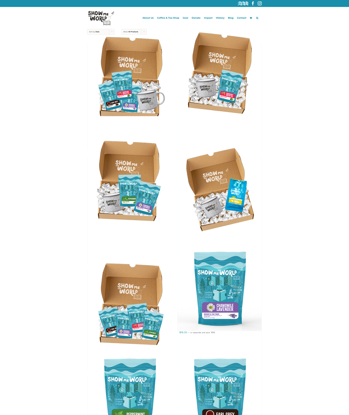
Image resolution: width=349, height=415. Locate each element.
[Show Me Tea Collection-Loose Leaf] (129, 304)
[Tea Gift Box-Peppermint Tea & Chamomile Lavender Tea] (129, 191)
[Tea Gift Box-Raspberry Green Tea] (219, 78)
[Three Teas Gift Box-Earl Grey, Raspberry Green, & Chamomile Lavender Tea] (129, 78)
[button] (257, 18)
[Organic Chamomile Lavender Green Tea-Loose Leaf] (219, 289)
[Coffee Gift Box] (219, 191)
